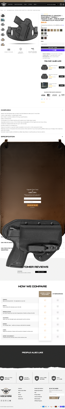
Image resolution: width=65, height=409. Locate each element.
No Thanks (32, 207)
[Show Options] (40, 199)
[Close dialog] (64, 0)
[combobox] (32, 199)
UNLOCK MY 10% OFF (33, 205)
